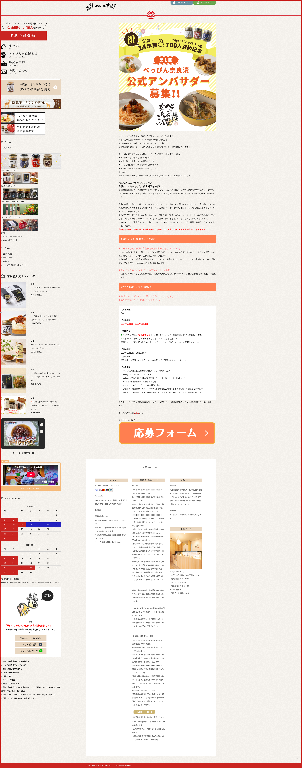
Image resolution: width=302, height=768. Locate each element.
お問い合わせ (95, 765)
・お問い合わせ (175, 590)
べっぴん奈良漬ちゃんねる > (31, 488)
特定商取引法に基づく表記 (123, 765)
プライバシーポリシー (108, 765)
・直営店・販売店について (179, 593)
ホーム (88, 765)
